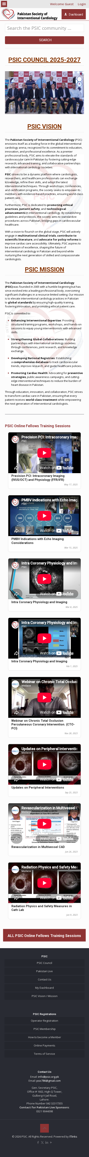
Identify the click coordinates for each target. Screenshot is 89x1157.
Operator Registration (44, 1020)
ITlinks (73, 1136)
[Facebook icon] (38, 1142)
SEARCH (44, 40)
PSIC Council (44, 963)
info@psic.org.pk (48, 1077)
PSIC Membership (45, 1029)
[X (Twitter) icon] (42, 1142)
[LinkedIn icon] (46, 1142)
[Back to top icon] (44, 1128)
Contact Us (44, 979)
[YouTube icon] (51, 1142)
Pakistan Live (44, 971)
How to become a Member (44, 1037)
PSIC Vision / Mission (45, 996)
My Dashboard (44, 988)
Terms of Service (44, 1054)
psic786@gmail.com (48, 1080)
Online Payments (44, 1045)
